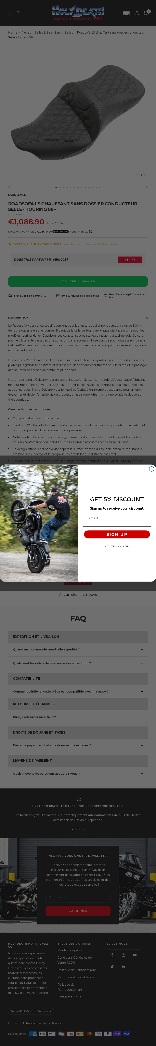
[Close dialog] (151, 468)
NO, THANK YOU (117, 546)
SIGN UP (116, 534)
